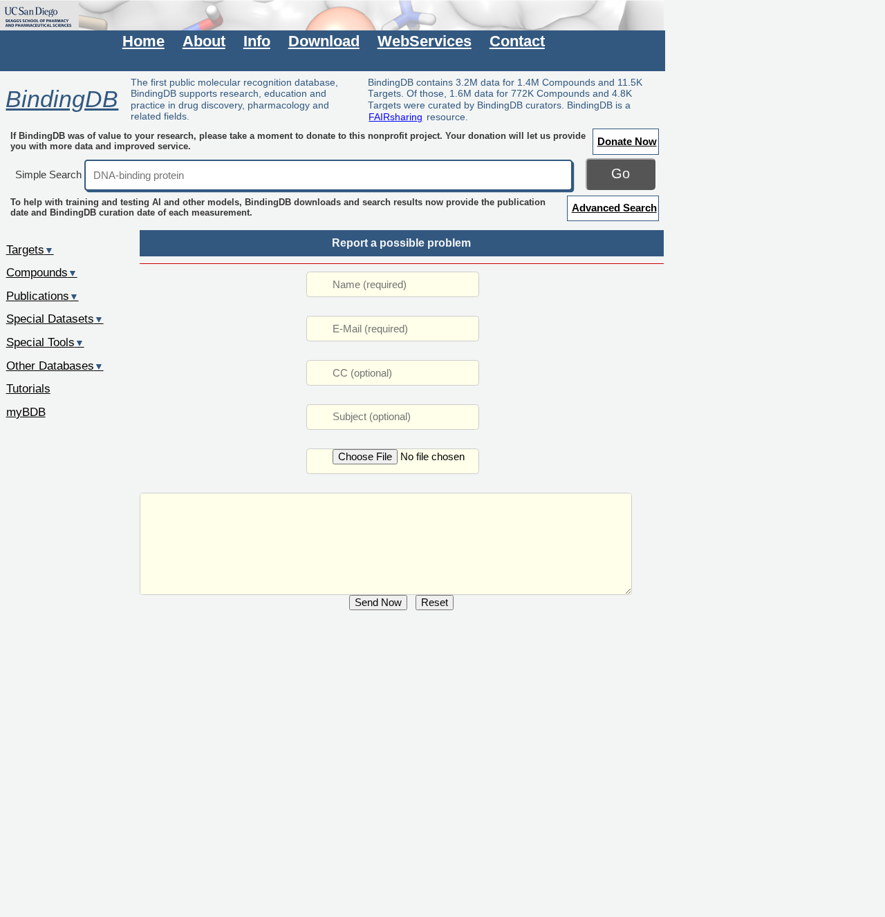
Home (143, 41)
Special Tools (45, 342)
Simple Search (48, 174)
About (204, 41)
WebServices (425, 41)
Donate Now (627, 141)
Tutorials (28, 388)
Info (256, 41)
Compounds (41, 272)
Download (324, 41)
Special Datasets (55, 318)
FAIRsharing (395, 116)
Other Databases (55, 365)
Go (620, 173)
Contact (517, 41)
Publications (42, 296)
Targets (30, 249)
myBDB (26, 412)
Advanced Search (614, 208)
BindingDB (62, 99)
